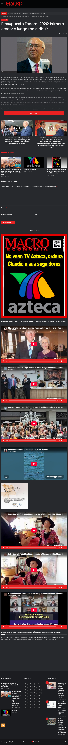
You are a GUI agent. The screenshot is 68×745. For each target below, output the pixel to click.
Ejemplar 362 (28, 707)
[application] (34, 344)
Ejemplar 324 (28, 686)
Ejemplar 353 (37, 695)
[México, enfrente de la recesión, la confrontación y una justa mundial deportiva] (57, 162)
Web (36, 214)
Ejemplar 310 (37, 684)
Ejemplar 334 (37, 689)
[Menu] (2, 5)
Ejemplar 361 (37, 704)
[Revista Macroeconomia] (14, 4)
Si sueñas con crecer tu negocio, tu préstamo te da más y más (9, 684)
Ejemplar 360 (28, 704)
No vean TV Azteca (30, 169)
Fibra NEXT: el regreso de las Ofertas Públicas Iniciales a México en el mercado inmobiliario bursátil (62, 690)
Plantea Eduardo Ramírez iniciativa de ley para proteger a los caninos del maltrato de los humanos (62, 726)
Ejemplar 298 (28, 684)
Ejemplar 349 (37, 692)
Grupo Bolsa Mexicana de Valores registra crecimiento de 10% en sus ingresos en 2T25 (62, 708)
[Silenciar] (61, 361)
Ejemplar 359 (37, 701)
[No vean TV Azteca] (34, 162)
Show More (33, 113)
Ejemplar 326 (28, 689)
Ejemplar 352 (28, 695)
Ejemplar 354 (28, 698)
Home (4, 16)
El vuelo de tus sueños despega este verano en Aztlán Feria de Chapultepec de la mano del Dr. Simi (11, 172)
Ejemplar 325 (37, 686)
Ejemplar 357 (28, 701)
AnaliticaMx (36, 742)
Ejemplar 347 (28, 692)
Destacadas (10, 16)
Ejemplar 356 (37, 698)
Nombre (4, 208)
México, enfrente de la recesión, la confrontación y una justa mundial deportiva (56, 171)
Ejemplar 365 (37, 707)
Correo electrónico (7, 214)
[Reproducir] (4, 361)
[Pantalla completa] (64, 361)
